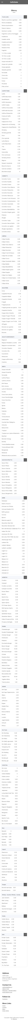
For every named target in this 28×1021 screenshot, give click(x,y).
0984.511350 (5, 989)
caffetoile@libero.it (7, 987)
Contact (4, 1007)
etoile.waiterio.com (7, 992)
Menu (3, 1009)
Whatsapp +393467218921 (9, 990)
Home (3, 1005)
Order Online (5, 1010)
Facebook (4, 999)
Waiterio (15, 1019)
